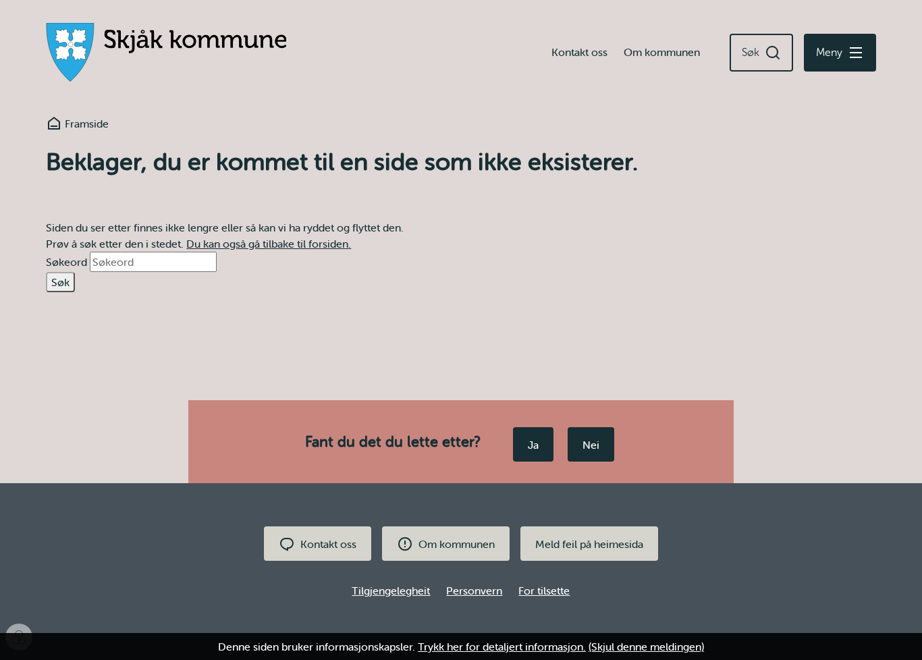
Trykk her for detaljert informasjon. (502, 646)
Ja (533, 444)
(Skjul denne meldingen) (646, 646)
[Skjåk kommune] (166, 52)
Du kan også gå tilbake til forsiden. (268, 243)
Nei (590, 444)
